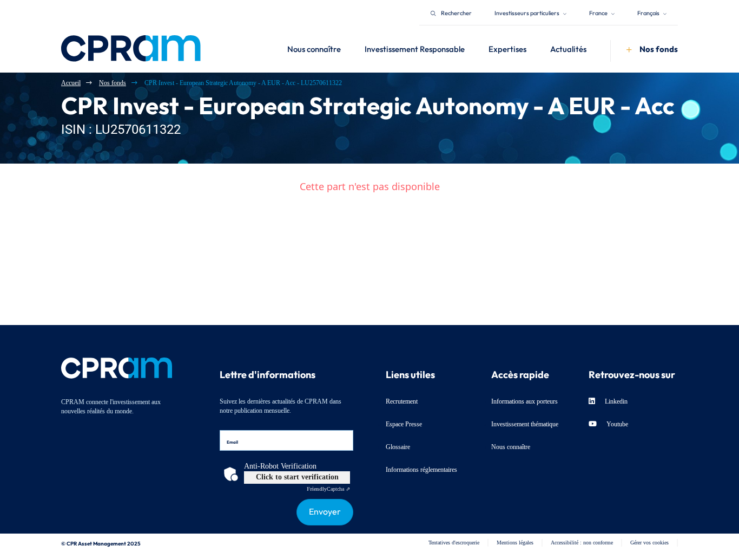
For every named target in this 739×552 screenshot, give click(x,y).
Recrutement (402, 401)
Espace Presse (404, 424)
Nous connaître (510, 447)
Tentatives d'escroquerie (453, 542)
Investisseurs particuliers (527, 12)
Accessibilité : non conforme (582, 542)
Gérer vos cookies (649, 542)
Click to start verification (297, 477)
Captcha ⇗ (328, 489)
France (599, 12)
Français (649, 12)
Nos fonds (112, 83)
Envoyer (325, 510)
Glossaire (398, 447)
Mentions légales (515, 542)
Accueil (71, 83)
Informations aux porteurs (524, 401)
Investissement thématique (524, 424)
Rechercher (456, 12)
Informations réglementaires (421, 469)
